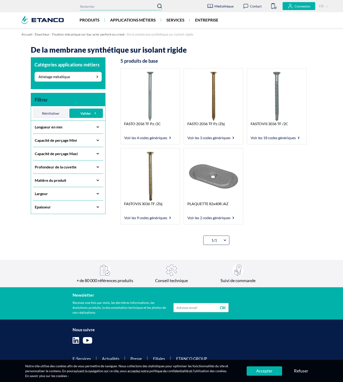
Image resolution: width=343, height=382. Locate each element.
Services (175, 20)
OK (223, 307)
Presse (136, 358)
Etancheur (42, 34)
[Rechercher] (159, 6)
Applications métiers (133, 20)
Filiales (159, 358)
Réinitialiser (51, 113)
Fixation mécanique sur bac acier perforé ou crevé (88, 34)
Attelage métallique (54, 76)
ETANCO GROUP (191, 358)
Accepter (264, 370)
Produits (89, 20)
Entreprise (206, 20)
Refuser (301, 370)
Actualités (110, 358)
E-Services (82, 358)
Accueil (26, 34)
